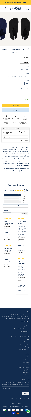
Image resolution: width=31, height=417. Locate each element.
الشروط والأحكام (25, 372)
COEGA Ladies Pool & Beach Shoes (7, 226)
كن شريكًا (27, 347)
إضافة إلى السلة (15, 105)
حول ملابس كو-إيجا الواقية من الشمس (20, 328)
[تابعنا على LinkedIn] (12, 398)
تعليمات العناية (26, 362)
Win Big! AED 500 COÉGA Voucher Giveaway (15, 2)
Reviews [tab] (6, 210)
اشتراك (25, 393)
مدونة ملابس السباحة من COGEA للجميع (19, 336)
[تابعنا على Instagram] (24, 398)
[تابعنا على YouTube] (20, 398)
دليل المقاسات (26, 359)
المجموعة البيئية (25, 341)
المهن (28, 339)
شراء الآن (15, 110)
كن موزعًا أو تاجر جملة (24, 349)
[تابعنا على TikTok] (16, 398)
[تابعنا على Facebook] (28, 398)
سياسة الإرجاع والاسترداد (23, 367)
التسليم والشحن (25, 364)
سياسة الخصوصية (25, 375)
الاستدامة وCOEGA (24, 331)
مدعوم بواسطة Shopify (7, 406)
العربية (13, 403)
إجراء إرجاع (26, 370)
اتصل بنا (27, 357)
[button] (9, 239)
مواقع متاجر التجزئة (24, 344)
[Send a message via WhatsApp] (28, 411)
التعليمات (27, 334)
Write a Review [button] (14, 206)
